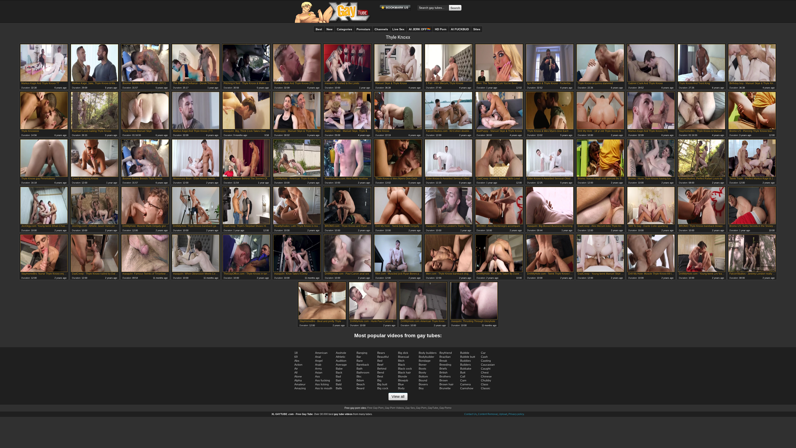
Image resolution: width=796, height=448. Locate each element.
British (443, 372)
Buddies (465, 360)
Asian (318, 372)
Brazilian (445, 356)
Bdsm (360, 380)
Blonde (402, 376)
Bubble (464, 352)
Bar (359, 356)
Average (341, 364)
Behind (381, 368)
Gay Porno (445, 408)
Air (296, 368)
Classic (485, 388)
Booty (422, 372)
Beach (361, 384)
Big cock (382, 388)
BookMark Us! (395, 8)
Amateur (300, 384)
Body (401, 388)
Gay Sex (410, 408)
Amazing (300, 388)
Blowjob (403, 380)
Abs (296, 360)
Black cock (405, 368)
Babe (339, 368)
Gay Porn (421, 408)
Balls (339, 388)
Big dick (403, 352)
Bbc (359, 376)
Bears (381, 352)
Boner (423, 364)
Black (401, 364)
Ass (317, 376)
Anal (318, 356)
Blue (401, 384)
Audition (341, 360)
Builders (465, 364)
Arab (318, 364)
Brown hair (446, 384)
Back (339, 372)
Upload (503, 414)
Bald (339, 384)
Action (298, 364)
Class (484, 384)
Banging (362, 352)
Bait (338, 380)
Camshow (466, 388)
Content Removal (488, 414)
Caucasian (488, 364)
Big (379, 380)
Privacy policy (516, 414)
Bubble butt (467, 356)
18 (296, 352)
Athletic (340, 356)
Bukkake (465, 368)
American (321, 352)
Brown (443, 380)
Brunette (445, 388)
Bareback (363, 364)
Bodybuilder (426, 356)
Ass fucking (322, 380)
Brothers (445, 376)
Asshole (341, 352)
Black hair (404, 372)
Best (380, 376)
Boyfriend (445, 352)
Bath (360, 368)
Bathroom (363, 372)
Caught (485, 368)
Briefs (443, 368)
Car (483, 352)
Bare (360, 360)
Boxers (423, 384)
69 (296, 356)
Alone (298, 376)
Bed (379, 360)
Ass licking (322, 384)
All (295, 372)
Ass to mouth (323, 388)
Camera (465, 384)
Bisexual (403, 356)
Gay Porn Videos (394, 408)
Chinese (486, 376)
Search (455, 8)
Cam (463, 380)
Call (462, 376)
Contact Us (470, 414)
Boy (421, 388)
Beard (360, 388)
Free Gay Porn (375, 408)
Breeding (445, 364)
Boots (422, 368)
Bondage (425, 360)
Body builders (428, 352)
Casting (486, 360)
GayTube (433, 408)
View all (398, 396)
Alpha (298, 380)
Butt (462, 372)
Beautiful (383, 356)
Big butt (382, 384)
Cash (484, 356)
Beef (380, 364)
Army (318, 368)
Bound (423, 380)
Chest (485, 372)
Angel (319, 360)
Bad (338, 376)
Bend (380, 372)
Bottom (423, 376)
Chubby (486, 380)
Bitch (401, 360)
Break (443, 360)
